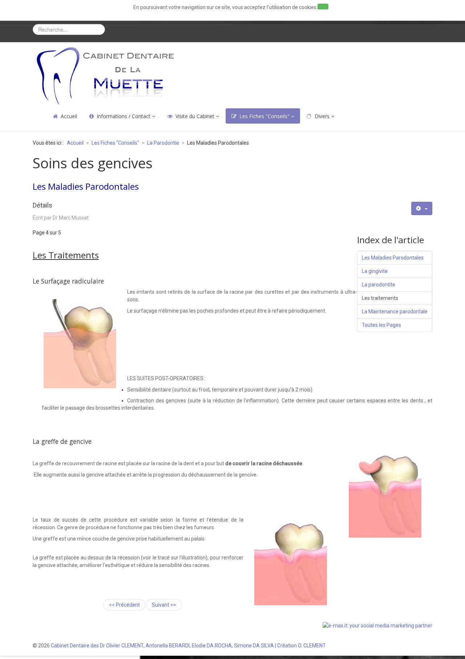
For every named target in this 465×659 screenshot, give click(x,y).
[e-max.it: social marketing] (377, 625)
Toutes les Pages (381, 325)
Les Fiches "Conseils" (264, 116)
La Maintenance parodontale (395, 311)
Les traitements (380, 298)
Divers (322, 116)
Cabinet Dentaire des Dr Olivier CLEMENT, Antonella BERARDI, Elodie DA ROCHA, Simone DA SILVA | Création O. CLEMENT (188, 645)
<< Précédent (124, 605)
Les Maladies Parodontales (393, 258)
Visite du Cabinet (194, 116)
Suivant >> (164, 605)
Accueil (69, 116)
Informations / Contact (123, 116)
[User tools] (421, 208)
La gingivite (375, 271)
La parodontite (378, 285)
